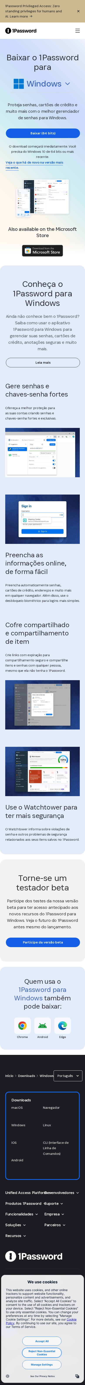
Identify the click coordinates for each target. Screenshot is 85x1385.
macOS (16, 1107)
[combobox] (42, 84)
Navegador (51, 1107)
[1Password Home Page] (20, 31)
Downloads (26, 1075)
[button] (42, 85)
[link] (43, 133)
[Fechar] (78, 11)
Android (17, 1160)
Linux (47, 1125)
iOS (14, 1142)
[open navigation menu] (77, 31)
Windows (47, 1075)
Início (9, 1075)
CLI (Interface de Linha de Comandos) (56, 1148)
